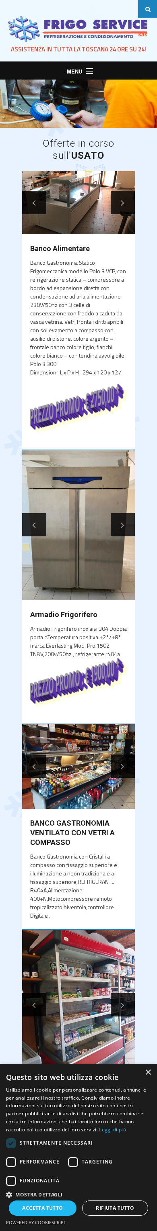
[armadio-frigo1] (78, 1005)
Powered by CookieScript (36, 1222)
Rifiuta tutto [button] (115, 1207)
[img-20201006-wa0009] (78, 525)
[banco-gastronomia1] (78, 766)
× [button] (148, 1072)
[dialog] (78, 1147)
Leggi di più (112, 1129)
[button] (78, 1193)
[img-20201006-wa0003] (78, 203)
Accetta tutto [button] (42, 1207)
